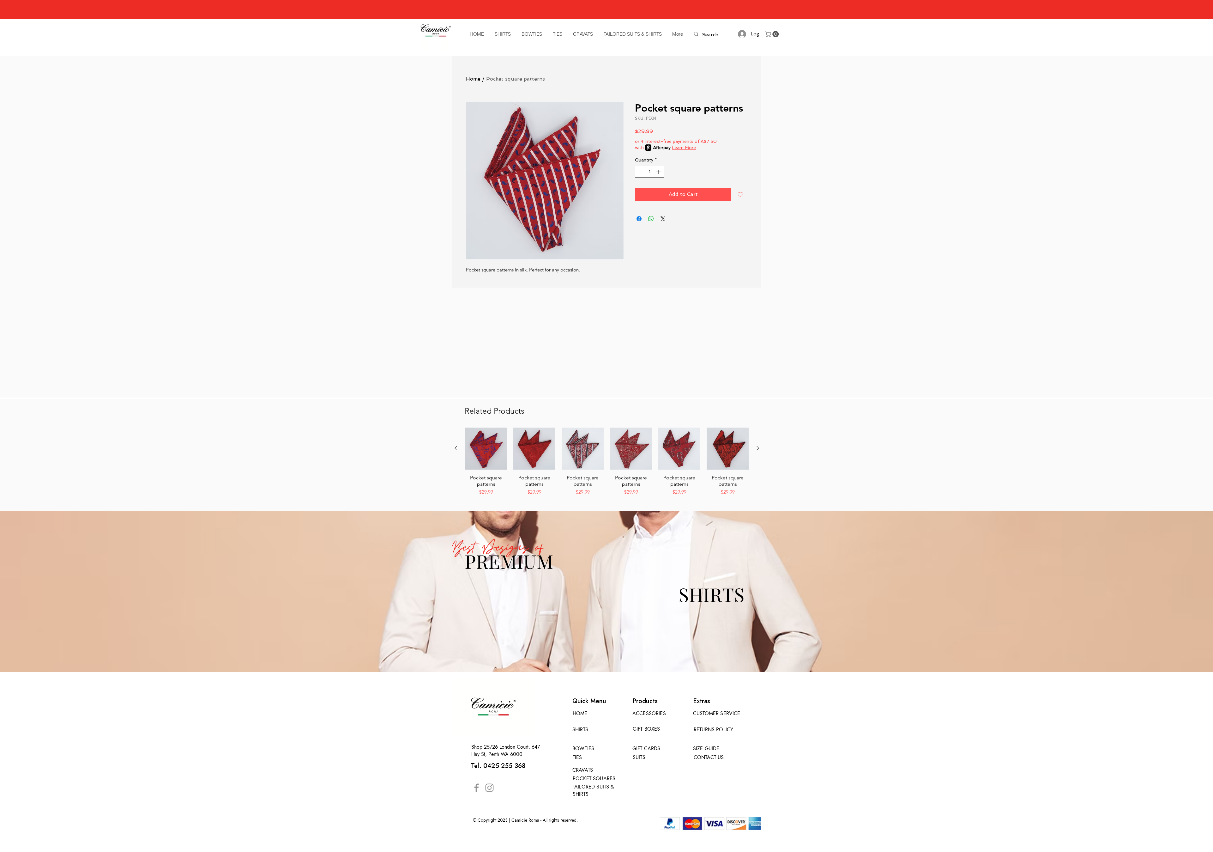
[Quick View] (486, 449)
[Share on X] (663, 218)
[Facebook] (476, 787)
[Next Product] (758, 448)
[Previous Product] (456, 448)
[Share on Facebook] (639, 218)
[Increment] (659, 171)
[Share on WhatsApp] (651, 218)
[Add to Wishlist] (740, 194)
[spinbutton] (649, 171)
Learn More (684, 147)
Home (473, 79)
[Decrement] (640, 171)
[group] (607, 461)
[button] (772, 34)
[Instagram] (489, 787)
